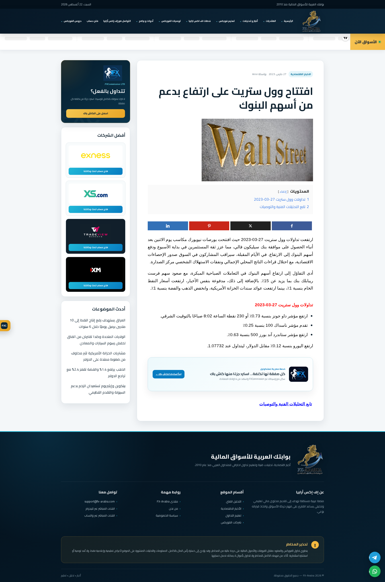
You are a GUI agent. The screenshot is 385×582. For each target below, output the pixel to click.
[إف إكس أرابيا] (311, 21)
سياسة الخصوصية (167, 515)
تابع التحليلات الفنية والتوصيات (285, 404)
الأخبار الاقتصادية (231, 508)
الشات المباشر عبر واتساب (99, 515)
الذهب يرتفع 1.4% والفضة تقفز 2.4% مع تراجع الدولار (96, 372)
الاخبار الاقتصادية (301, 74)
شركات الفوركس (231, 522)
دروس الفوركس (73, 21)
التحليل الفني (233, 501)
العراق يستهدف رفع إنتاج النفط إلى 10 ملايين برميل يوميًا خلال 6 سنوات (97, 323)
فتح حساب (92, 21)
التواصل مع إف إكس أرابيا (117, 21)
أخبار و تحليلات (250, 21)
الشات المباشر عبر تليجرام (100, 508)
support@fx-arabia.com (99, 501)
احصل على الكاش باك (95, 113)
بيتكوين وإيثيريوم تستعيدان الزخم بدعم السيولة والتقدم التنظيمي (98, 389)
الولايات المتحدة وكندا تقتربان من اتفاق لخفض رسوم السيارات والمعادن (96, 339)
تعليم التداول (233, 515)
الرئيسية (288, 21)
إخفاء (283, 191)
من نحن (173, 508)
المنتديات (271, 21)
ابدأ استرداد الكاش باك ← (168, 374)
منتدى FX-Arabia (167, 501)
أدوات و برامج (146, 21)
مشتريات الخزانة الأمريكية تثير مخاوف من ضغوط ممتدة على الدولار (98, 356)
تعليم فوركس (227, 21)
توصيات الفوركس (171, 21)
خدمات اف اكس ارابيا (200, 21)
